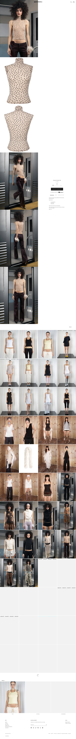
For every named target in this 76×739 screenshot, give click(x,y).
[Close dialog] (48, 354)
